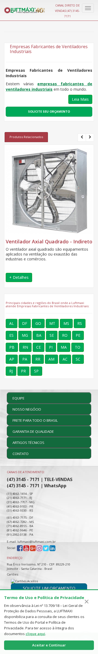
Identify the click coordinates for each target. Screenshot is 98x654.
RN (25, 347)
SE (52, 335)
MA (64, 347)
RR (37, 359)
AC (65, 359)
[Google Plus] (33, 548)
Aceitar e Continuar (49, 645)
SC (78, 359)
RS (79, 323)
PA (24, 359)
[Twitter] (46, 548)
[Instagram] (39, 548)
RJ (11, 371)
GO (38, 323)
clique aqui (35, 633)
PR (23, 371)
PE (78, 335)
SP (36, 371)
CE (38, 347)
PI (51, 347)
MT (52, 323)
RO (65, 335)
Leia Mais (80, 99)
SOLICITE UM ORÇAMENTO (49, 588)
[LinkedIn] (52, 548)
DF (24, 323)
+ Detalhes (19, 277)
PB (11, 347)
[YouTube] (26, 548)
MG (25, 335)
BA (38, 335)
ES (11, 335)
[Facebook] (20, 548)
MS (66, 323)
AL (11, 323)
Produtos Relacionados (26, 137)
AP (11, 359)
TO (77, 347)
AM (51, 359)
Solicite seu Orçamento (49, 111)
